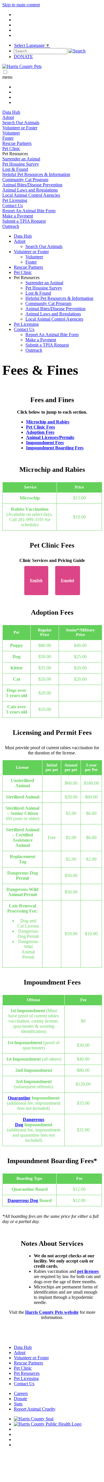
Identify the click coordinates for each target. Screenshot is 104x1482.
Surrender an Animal (21, 158)
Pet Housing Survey (20, 164)
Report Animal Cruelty (34, 1409)
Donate (20, 1398)
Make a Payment (17, 215)
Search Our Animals (20, 122)
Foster (8, 138)
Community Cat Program (25, 179)
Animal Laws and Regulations (30, 190)
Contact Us (12, 205)
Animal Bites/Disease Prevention (32, 184)
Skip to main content (21, 4)
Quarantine (19, 1097)
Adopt (8, 117)
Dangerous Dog (23, 1200)
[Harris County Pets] (22, 66)
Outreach (10, 226)
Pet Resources (27, 1373)
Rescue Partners (16, 143)
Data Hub (11, 112)
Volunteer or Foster (19, 127)
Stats (18, 1403)
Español (67, 580)
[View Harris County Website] (33, 1418)
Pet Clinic (11, 148)
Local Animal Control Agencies (31, 195)
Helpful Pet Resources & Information (36, 174)
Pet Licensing (14, 200)
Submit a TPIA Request (24, 221)
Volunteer (11, 132)
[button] (58, 277)
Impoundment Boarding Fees (54, 447)
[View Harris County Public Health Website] (47, 1424)
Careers (21, 1393)
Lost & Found (15, 169)
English (36, 580)
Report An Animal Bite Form (28, 210)
